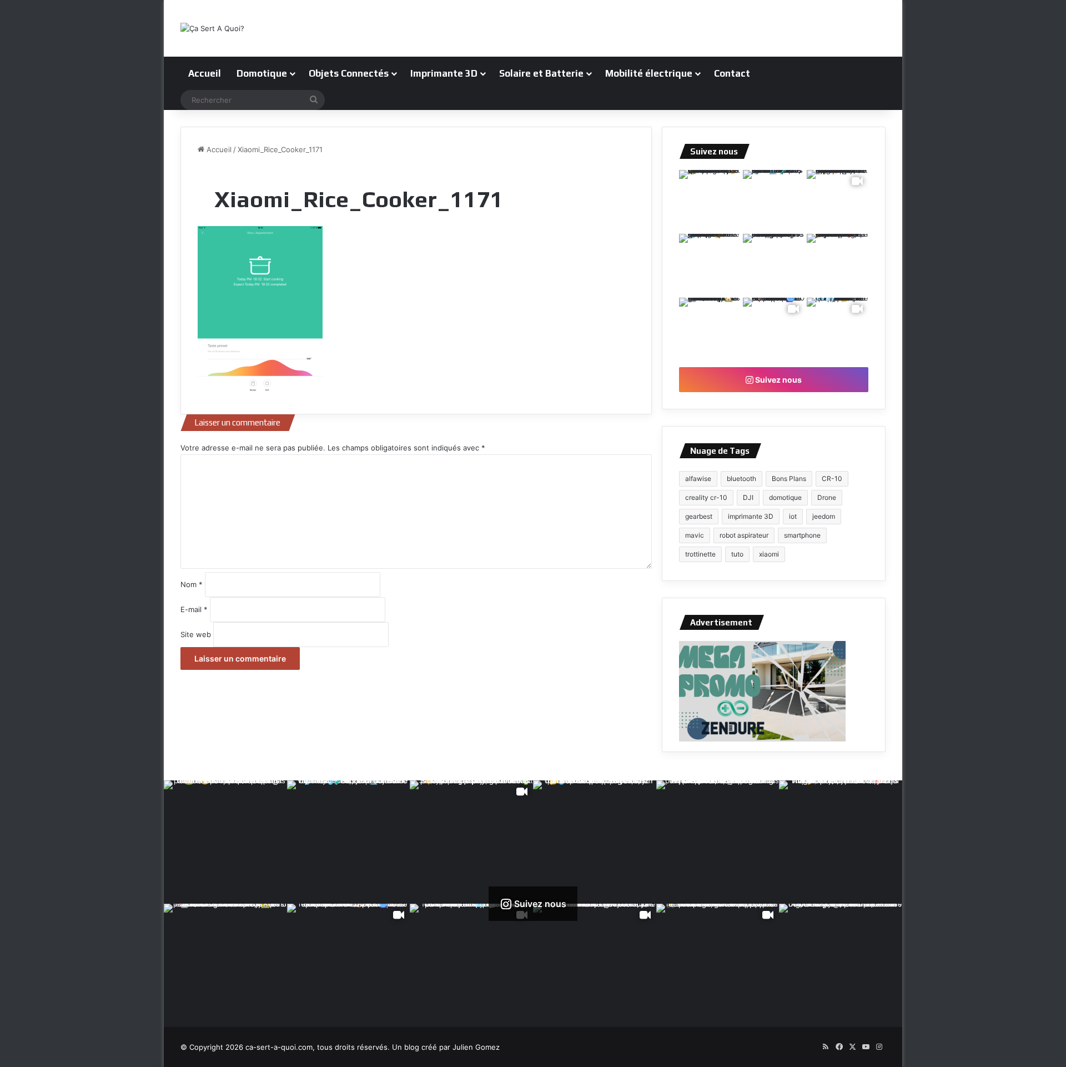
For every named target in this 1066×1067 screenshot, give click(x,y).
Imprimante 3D (443, 73)
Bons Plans (789, 478)
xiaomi (769, 554)
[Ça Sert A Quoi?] (212, 28)
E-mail (194, 609)
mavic (694, 535)
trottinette (700, 554)
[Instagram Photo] (710, 201)
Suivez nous (777, 379)
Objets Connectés (349, 73)
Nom (191, 584)
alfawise (698, 478)
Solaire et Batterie (541, 73)
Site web (195, 634)
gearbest (698, 516)
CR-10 (832, 478)
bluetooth (741, 478)
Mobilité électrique (648, 73)
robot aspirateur (744, 535)
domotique (785, 497)
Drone (826, 497)
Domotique (262, 73)
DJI (748, 497)
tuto (737, 554)
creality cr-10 (706, 497)
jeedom (823, 516)
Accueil (204, 73)
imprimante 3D (750, 516)
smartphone (802, 535)
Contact (732, 73)
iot (793, 516)
